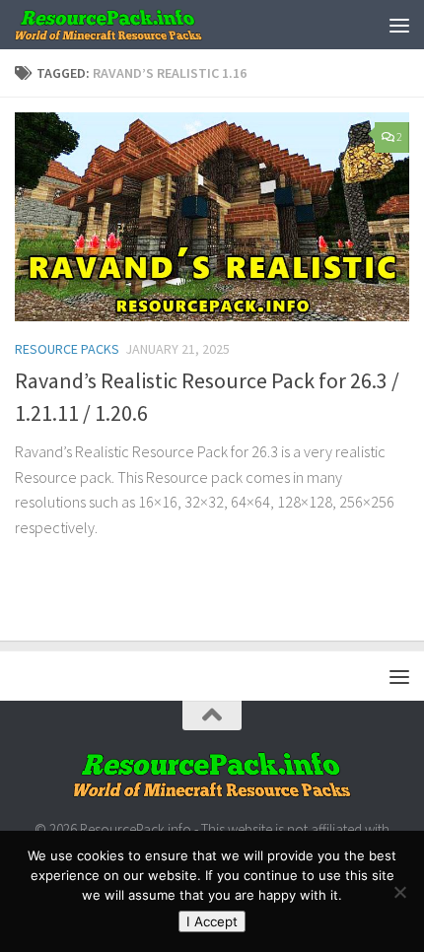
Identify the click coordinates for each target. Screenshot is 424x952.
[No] (399, 892)
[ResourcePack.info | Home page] (140, 24)
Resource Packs (67, 349)
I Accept (212, 921)
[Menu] (399, 24)
